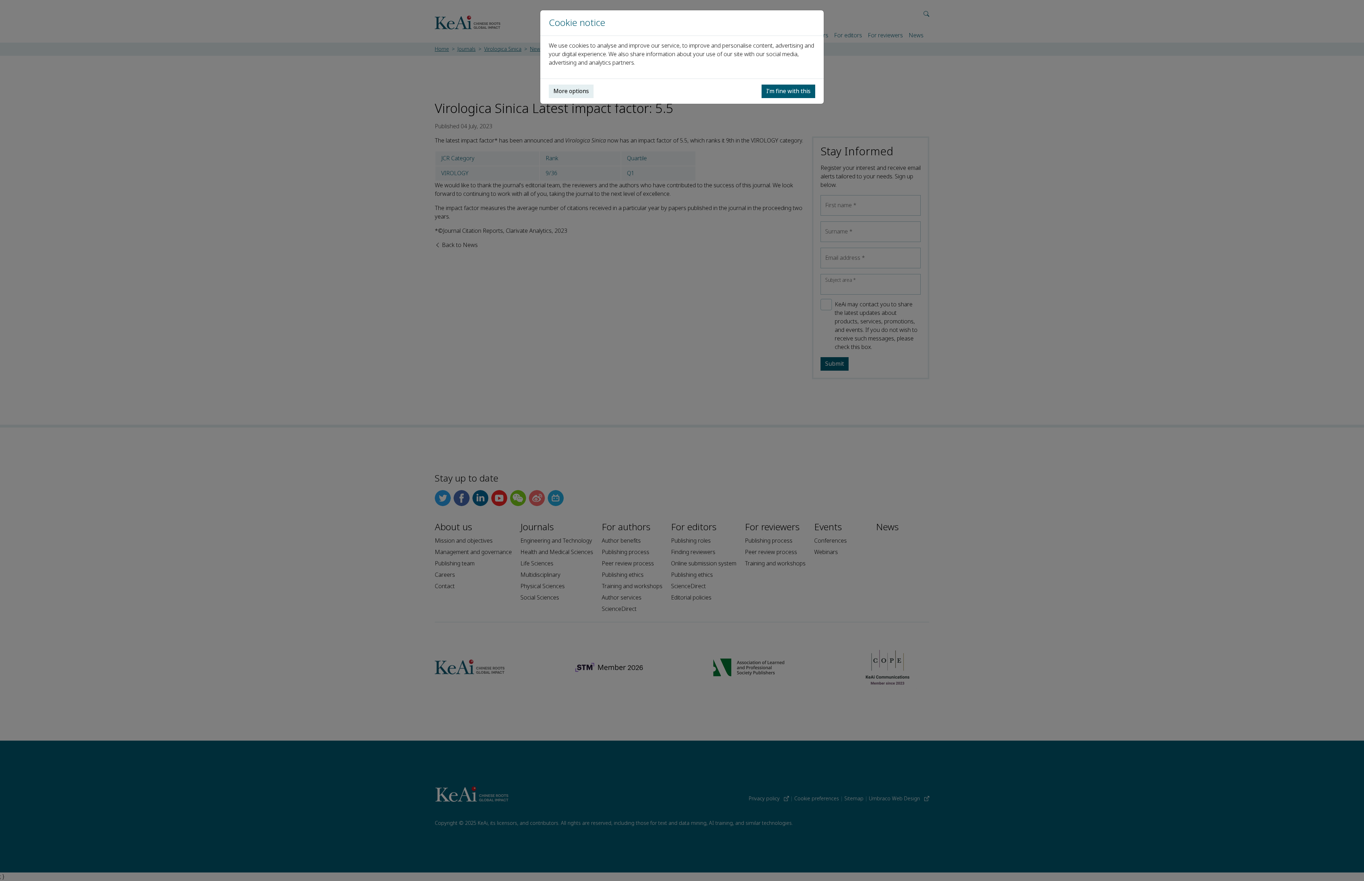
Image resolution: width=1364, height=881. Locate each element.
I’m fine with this (788, 91)
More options (571, 91)
